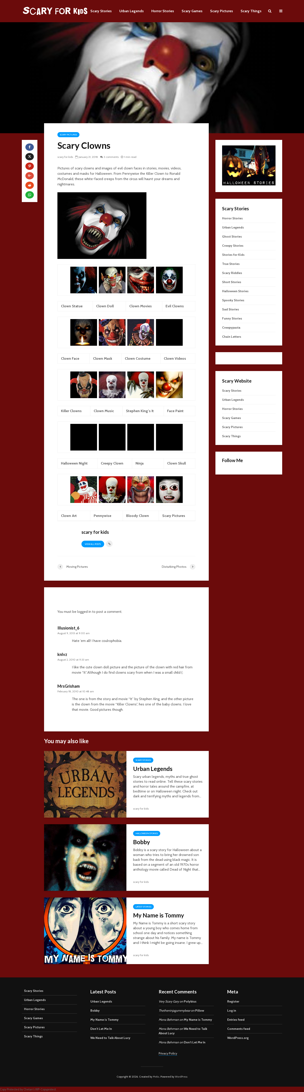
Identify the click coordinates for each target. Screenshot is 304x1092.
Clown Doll (105, 306)
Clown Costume (137, 358)
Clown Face (70, 358)
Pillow (199, 1011)
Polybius (190, 1001)
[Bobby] (85, 857)
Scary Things (251, 11)
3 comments (111, 157)
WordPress (181, 1076)
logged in (84, 612)
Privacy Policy (168, 1053)
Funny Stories (232, 318)
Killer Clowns (71, 411)
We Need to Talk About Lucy (110, 1038)
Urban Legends (131, 11)
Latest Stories (143, 906)
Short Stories (231, 282)
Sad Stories (230, 309)
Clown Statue (72, 306)
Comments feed (238, 1029)
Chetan (28, 1089)
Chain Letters (231, 337)
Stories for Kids (233, 255)
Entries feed (236, 1020)
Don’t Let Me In (101, 1029)
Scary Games (192, 11)
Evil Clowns (175, 306)
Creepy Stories (232, 246)
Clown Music (104, 411)
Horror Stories (162, 11)
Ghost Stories (232, 236)
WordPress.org (238, 1038)
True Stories (231, 264)
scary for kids (65, 157)
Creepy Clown (112, 463)
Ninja (140, 463)
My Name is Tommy (158, 915)
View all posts (93, 544)
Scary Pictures (221, 11)
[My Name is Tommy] (85, 930)
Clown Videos (175, 358)
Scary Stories (101, 11)
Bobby (141, 842)
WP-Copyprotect (45, 1089)
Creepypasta (231, 328)
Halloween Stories (147, 833)
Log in (231, 1011)
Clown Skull (176, 463)
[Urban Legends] (85, 784)
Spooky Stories (233, 300)
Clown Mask (102, 358)
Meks (156, 1076)
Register (233, 1001)
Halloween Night (74, 463)
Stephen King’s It (140, 411)
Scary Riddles (232, 273)
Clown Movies (140, 306)
